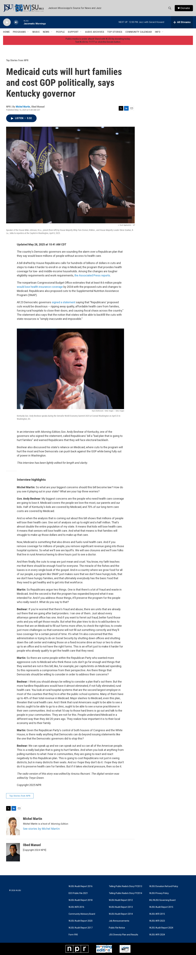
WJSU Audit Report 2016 (80, 886)
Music (36, 32)
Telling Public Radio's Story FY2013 (125, 886)
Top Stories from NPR (17, 60)
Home (6, 32)
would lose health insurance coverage (40, 286)
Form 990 (73, 935)
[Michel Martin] (13, 826)
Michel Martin (23, 106)
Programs (19, 32)
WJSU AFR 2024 (157, 935)
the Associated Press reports (92, 275)
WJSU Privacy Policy (159, 893)
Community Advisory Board (82, 914)
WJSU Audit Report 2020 (80, 921)
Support (73, 32)
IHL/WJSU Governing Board (162, 900)
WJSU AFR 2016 (76, 907)
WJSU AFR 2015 (157, 914)
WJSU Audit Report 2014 (121, 914)
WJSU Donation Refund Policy (163, 886)
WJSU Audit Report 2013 (121, 907)
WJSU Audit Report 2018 (80, 900)
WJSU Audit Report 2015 (161, 907)
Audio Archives (94, 32)
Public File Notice (117, 928)
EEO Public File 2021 (78, 893)
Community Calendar (138, 32)
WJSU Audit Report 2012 (121, 900)
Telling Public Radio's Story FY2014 (125, 893)
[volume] (16, 22)
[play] (6, 22)
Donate (185, 8)
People (60, 32)
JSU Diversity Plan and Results (123, 935)
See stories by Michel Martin (41, 828)
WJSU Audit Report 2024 (161, 928)
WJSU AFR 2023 (157, 921)
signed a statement (63, 302)
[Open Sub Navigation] (28, 32)
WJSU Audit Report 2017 (80, 928)
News (46, 32)
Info (157, 32)
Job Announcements (119, 921)
